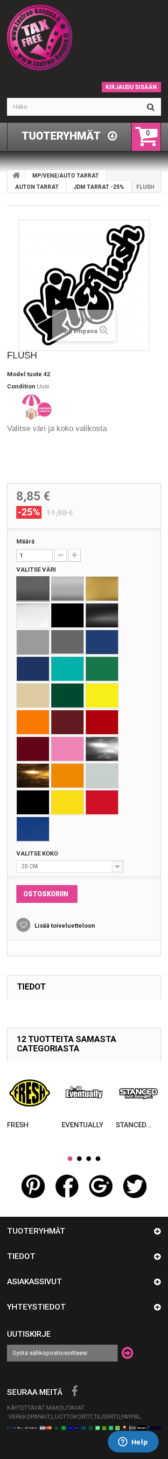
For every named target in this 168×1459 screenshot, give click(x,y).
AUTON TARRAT (37, 187)
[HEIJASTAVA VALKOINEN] (102, 776)
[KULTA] (102, 589)
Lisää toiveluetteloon (64, 925)
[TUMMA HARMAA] (67, 642)
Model (16, 374)
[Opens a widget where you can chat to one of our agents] (133, 1442)
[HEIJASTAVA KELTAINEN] (67, 802)
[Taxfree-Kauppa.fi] (84, 37)
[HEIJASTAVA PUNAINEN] (102, 802)
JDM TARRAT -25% (98, 187)
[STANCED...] (138, 1093)
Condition (21, 386)
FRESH (17, 1125)
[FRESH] (29, 1093)
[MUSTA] (67, 615)
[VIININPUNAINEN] (67, 722)
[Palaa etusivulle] (16, 175)
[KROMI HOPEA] (102, 749)
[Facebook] (74, 1391)
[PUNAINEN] (102, 722)
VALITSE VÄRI (36, 569)
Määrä (25, 541)
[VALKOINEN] (33, 615)
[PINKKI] (67, 749)
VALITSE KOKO (37, 853)
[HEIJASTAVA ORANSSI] (67, 776)
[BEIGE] (33, 696)
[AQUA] (67, 669)
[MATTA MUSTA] (102, 615)
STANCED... (134, 1125)
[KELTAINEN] (102, 696)
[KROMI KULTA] (33, 776)
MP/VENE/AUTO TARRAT (65, 175)
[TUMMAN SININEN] (33, 669)
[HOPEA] (67, 589)
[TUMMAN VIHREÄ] (67, 696)
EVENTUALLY (82, 1125)
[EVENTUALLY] (84, 1093)
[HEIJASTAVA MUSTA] (33, 802)
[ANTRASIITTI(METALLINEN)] (33, 589)
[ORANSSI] (33, 722)
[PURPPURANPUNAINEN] (33, 749)
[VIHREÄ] (102, 669)
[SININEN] (102, 642)
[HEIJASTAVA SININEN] (33, 829)
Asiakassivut (34, 1281)
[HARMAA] (33, 642)
